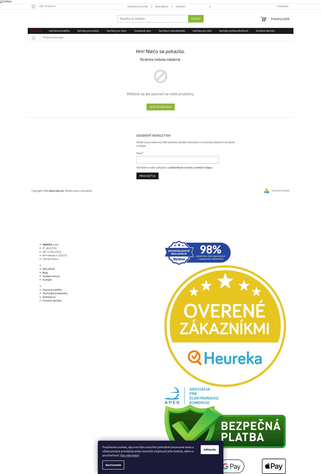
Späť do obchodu (161, 106)
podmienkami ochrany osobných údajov (190, 168)
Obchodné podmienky (55, 293)
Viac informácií (129, 455)
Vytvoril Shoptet (281, 191)
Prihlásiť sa (147, 175)
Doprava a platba (137, 6)
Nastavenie (113, 465)
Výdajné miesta (51, 276)
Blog (45, 273)
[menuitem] (36, 31)
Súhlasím (210, 450)
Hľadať (196, 18)
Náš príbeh (49, 269)
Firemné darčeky (52, 301)
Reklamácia (161, 6)
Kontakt (181, 6)
